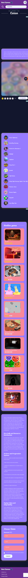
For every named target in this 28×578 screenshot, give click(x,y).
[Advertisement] (14, 31)
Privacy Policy (4, 576)
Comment (8, 556)
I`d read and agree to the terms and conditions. (15, 552)
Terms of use (4, 574)
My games (9, 6)
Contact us (3, 572)
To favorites (23, 98)
